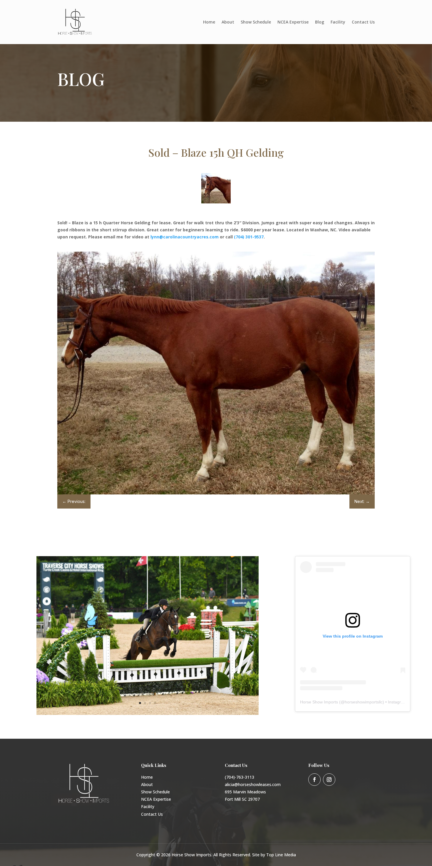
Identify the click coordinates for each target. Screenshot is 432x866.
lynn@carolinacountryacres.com (184, 237)
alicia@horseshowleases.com (253, 784)
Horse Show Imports (319, 702)
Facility (338, 22)
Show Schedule (256, 22)
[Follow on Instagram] (329, 779)
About (228, 22)
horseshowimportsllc (364, 702)
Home (209, 22)
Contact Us (363, 22)
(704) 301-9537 (249, 237)
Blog (319, 22)
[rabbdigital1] (147, 713)
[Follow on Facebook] (314, 779)
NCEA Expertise (293, 22)
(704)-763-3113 (239, 777)
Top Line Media (281, 854)
